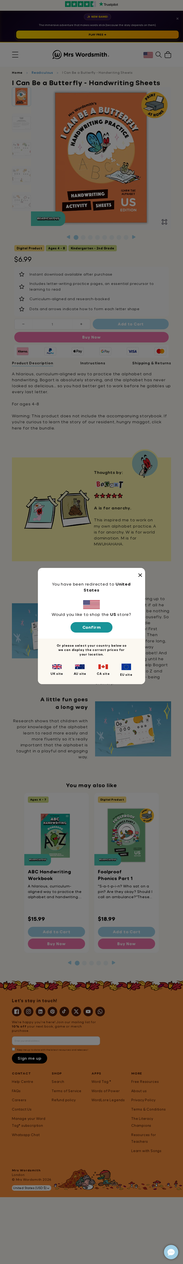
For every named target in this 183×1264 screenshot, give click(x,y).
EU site (126, 675)
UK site (57, 674)
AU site (80, 674)
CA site (103, 674)
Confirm (91, 627)
